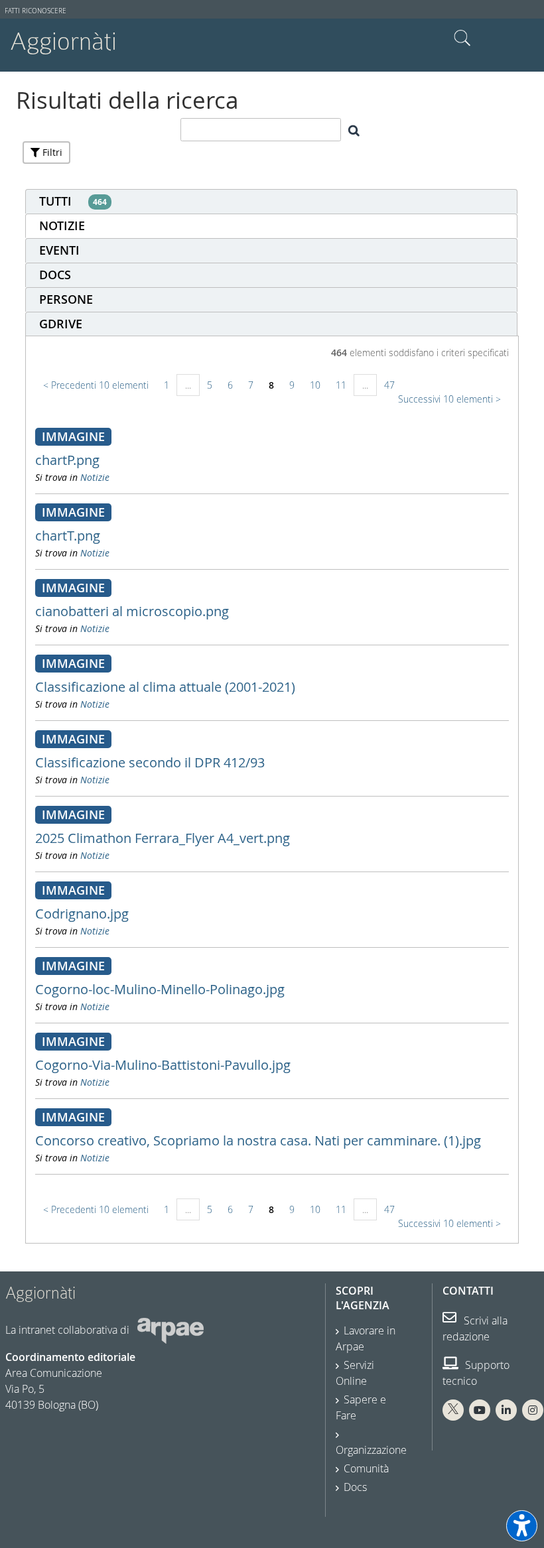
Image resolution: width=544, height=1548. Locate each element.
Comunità (366, 1468)
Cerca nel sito (462, 38)
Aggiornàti (63, 41)
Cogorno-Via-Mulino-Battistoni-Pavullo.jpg (163, 1065)
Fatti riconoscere (35, 11)
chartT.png (67, 536)
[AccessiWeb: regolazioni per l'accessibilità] (521, 1525)
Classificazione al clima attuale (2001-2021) (165, 687)
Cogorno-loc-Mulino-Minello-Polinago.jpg (160, 989)
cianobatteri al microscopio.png (132, 611)
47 (389, 385)
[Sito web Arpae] (170, 1329)
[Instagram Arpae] (532, 1410)
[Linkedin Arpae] (506, 1410)
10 (315, 385)
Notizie (94, 477)
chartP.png (67, 460)
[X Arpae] (453, 1410)
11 (341, 385)
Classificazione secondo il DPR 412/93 (150, 762)
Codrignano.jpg (82, 914)
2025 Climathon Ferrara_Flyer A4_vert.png (162, 838)
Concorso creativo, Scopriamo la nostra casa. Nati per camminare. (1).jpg (258, 1140)
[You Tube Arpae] (479, 1410)
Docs (355, 1487)
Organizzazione (371, 1450)
